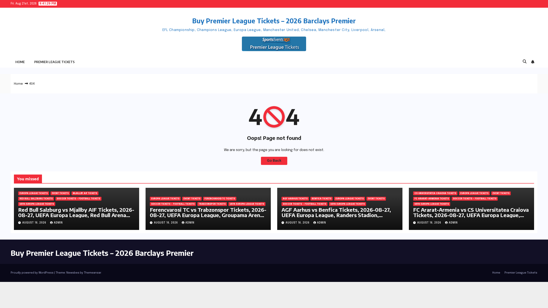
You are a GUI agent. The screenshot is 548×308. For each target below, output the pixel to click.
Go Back (274, 161)
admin (58, 223)
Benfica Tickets (321, 199)
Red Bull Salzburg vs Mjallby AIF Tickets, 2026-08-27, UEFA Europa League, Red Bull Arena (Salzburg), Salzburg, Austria (76, 215)
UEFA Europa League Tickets (36, 204)
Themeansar (92, 272)
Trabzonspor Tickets (212, 204)
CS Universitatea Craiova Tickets (435, 193)
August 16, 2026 (34, 223)
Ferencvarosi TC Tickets (219, 199)
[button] (525, 62)
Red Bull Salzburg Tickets (36, 199)
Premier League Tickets (54, 62)
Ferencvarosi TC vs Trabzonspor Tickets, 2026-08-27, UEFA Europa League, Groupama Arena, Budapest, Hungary (208, 215)
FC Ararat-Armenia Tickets (431, 199)
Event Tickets (60, 193)
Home (20, 62)
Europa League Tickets (33, 193)
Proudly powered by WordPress (32, 272)
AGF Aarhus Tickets (295, 199)
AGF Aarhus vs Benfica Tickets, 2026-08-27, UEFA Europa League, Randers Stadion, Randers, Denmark (336, 215)
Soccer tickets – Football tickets (78, 199)
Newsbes (72, 272)
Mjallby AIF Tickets (85, 193)
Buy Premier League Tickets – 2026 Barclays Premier (274, 21)
